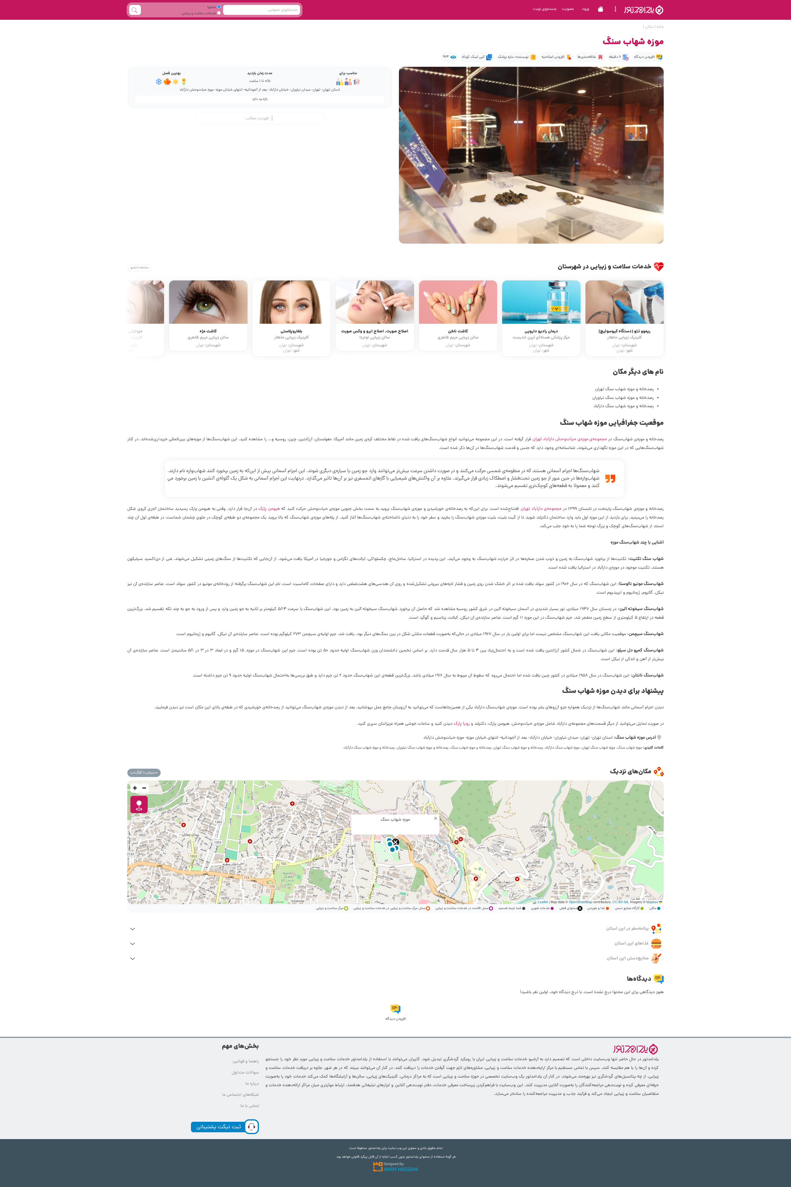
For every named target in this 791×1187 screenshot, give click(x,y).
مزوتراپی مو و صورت (208, 334)
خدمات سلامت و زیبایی (199, 13)
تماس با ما (249, 1106)
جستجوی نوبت (545, 9)
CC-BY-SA (620, 901)
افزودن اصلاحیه (553, 57)
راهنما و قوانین (246, 1061)
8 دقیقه (615, 57)
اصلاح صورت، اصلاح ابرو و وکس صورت (458, 334)
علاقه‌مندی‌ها (586, 57)
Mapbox (652, 901)
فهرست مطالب (257, 119)
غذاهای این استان (632, 943)
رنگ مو (125, 291)
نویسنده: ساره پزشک (513, 57)
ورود (585, 9)
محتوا (212, 7)
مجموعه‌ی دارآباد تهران (541, 509)
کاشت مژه (291, 334)
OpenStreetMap (580, 901)
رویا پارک (462, 723)
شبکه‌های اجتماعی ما (240, 1095)
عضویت (568, 9)
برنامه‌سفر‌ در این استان (627, 928)
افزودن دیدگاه (644, 57)
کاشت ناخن (541, 334)
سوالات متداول (245, 1073)
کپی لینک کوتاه (473, 57)
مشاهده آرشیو (139, 267)
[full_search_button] (135, 10)
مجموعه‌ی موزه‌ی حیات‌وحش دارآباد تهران (569, 439)
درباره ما (252, 1084)
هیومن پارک (269, 509)
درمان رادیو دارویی (624, 334)
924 (446, 57)
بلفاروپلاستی (374, 334)
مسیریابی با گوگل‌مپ (144, 772)
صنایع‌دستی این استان (628, 958)
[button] (395, 842)
